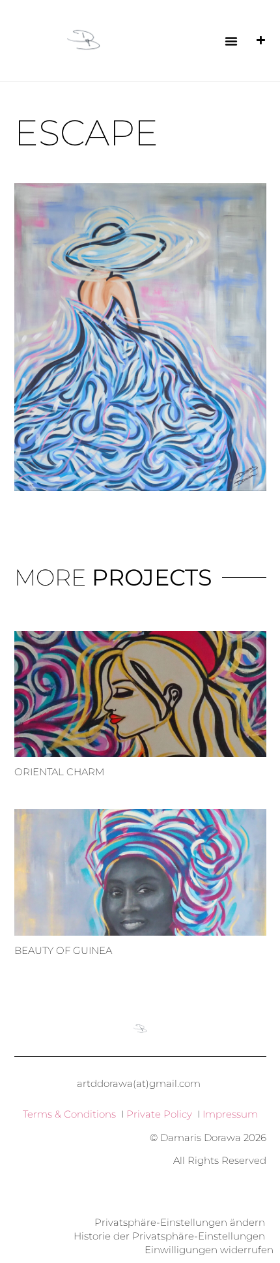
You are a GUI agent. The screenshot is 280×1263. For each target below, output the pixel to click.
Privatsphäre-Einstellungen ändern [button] (179, 1222)
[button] (231, 41)
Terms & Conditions (69, 1114)
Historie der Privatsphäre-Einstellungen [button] (169, 1236)
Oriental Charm (59, 771)
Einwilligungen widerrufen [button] (209, 1249)
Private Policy (159, 1114)
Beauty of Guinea (63, 950)
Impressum (230, 1114)
